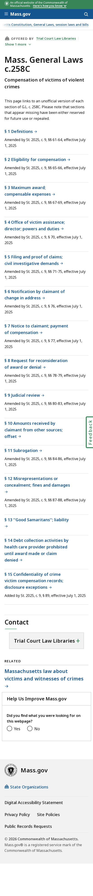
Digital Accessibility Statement (34, 802)
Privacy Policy (17, 814)
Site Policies (48, 814)
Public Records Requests (28, 826)
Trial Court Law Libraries (56, 38)
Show (15, 44)
